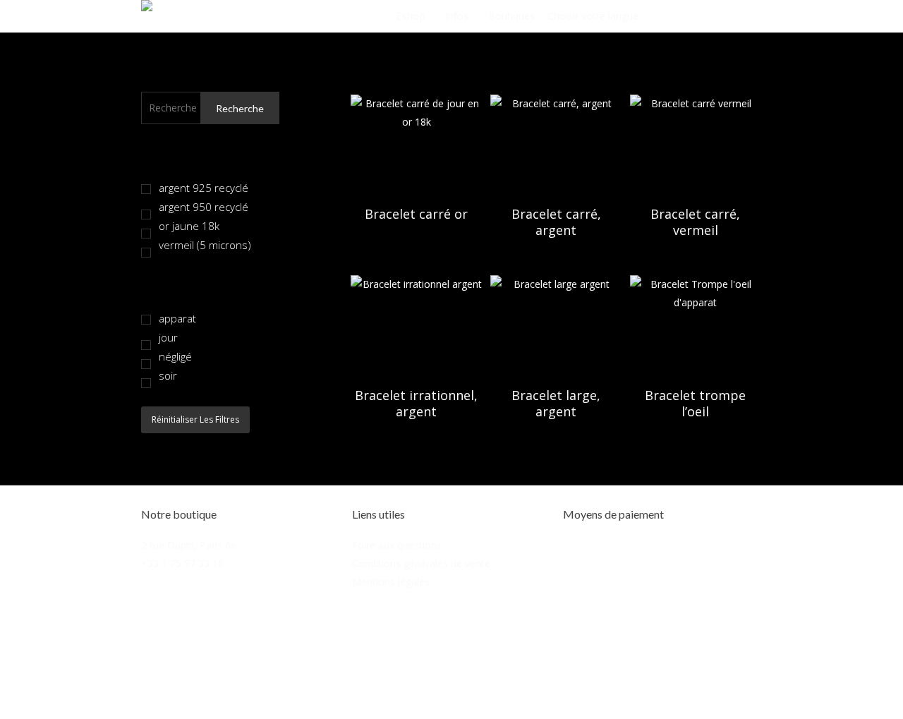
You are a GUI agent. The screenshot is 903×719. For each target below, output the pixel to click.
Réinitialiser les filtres (195, 419)
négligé (175, 356)
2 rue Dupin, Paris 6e (188, 545)
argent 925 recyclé (203, 188)
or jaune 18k (189, 226)
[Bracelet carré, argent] (556, 144)
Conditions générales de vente (421, 563)
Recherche (240, 108)
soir (168, 375)
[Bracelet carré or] (416, 144)
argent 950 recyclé (203, 207)
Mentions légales (391, 581)
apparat (177, 318)
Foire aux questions (397, 545)
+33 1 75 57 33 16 (182, 563)
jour (168, 337)
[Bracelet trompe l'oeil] (695, 324)
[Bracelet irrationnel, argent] (416, 324)
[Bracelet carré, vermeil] (695, 144)
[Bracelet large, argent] (556, 324)
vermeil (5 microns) (205, 245)
